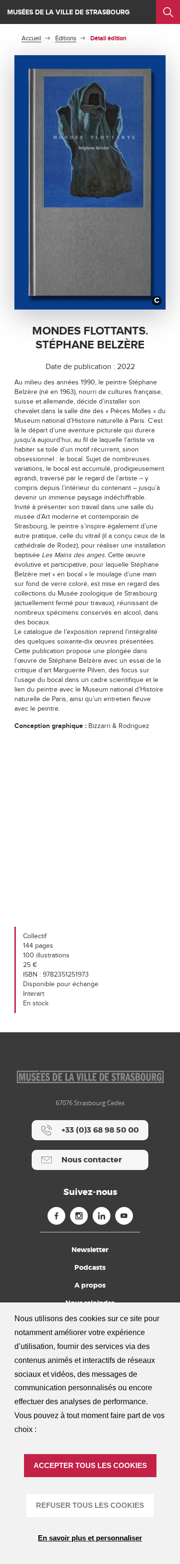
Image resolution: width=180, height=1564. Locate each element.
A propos (90, 1285)
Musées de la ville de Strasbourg (68, 12)
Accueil (31, 38)
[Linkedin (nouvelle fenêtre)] (101, 1216)
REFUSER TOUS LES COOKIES (90, 1505)
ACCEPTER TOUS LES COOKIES (90, 1465)
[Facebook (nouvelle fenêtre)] (56, 1216)
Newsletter (90, 1249)
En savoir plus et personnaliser (90, 1538)
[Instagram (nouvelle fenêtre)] (79, 1216)
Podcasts (90, 1267)
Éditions (65, 38)
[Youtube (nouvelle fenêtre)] (124, 1216)
